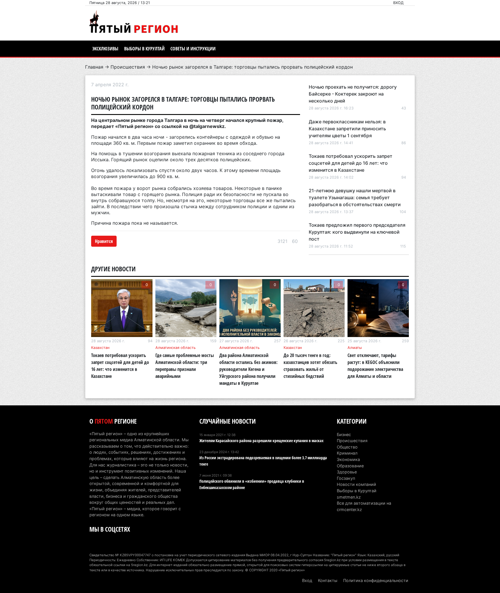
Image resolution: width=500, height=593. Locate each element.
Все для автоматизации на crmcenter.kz (364, 506)
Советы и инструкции (193, 48)
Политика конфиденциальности (375, 580)
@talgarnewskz (207, 126)
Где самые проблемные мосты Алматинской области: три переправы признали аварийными (184, 365)
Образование (350, 465)
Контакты (327, 580)
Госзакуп (346, 478)
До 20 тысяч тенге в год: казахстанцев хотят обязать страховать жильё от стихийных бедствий (310, 365)
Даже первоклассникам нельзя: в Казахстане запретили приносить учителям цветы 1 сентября (347, 128)
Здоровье (347, 471)
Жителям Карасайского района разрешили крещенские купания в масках (261, 440)
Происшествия (128, 67)
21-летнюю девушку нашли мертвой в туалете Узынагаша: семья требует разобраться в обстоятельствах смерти (355, 197)
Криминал (347, 453)
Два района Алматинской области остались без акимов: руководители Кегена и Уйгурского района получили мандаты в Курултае (248, 369)
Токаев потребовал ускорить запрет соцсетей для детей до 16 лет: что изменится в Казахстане (350, 163)
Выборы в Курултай (144, 48)
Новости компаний (356, 484)
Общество (347, 446)
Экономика (348, 459)
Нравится (104, 241)
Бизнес (344, 434)
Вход (398, 3)
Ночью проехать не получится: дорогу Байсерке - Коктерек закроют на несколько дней (353, 94)
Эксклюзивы (105, 48)
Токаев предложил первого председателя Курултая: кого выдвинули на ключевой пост (357, 232)
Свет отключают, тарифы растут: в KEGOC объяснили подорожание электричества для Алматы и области (375, 365)
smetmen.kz (349, 497)
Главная (94, 67)
